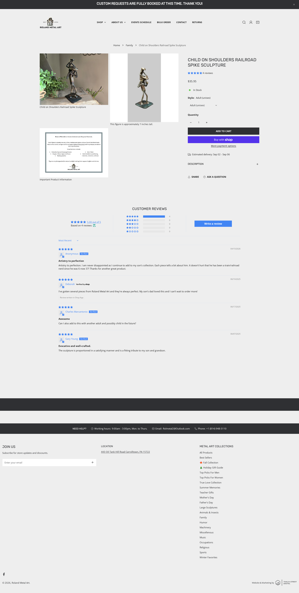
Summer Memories (210, 487)
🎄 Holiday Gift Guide (211, 467)
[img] (66, 249)
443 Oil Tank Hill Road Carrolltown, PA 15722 (125, 451)
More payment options (223, 146)
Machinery (205, 527)
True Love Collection (210, 482)
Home (116, 45)
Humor (203, 522)
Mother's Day (207, 497)
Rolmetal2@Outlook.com (176, 428)
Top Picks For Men (209, 472)
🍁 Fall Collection (209, 462)
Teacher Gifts (207, 492)
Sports (203, 552)
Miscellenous (207, 532)
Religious (204, 547)
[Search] (244, 22)
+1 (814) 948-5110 (216, 428)
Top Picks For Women (211, 477)
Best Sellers (206, 457)
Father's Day (206, 502)
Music (203, 537)
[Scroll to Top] (293, 576)
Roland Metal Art (20, 582)
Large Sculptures (208, 507)
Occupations (206, 542)
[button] (101, 22)
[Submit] (92, 462)
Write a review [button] (213, 223)
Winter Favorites (208, 557)
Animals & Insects (209, 512)
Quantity (193, 114)
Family (129, 45)
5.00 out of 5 (94, 222)
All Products (206, 452)
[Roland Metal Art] (51, 22)
